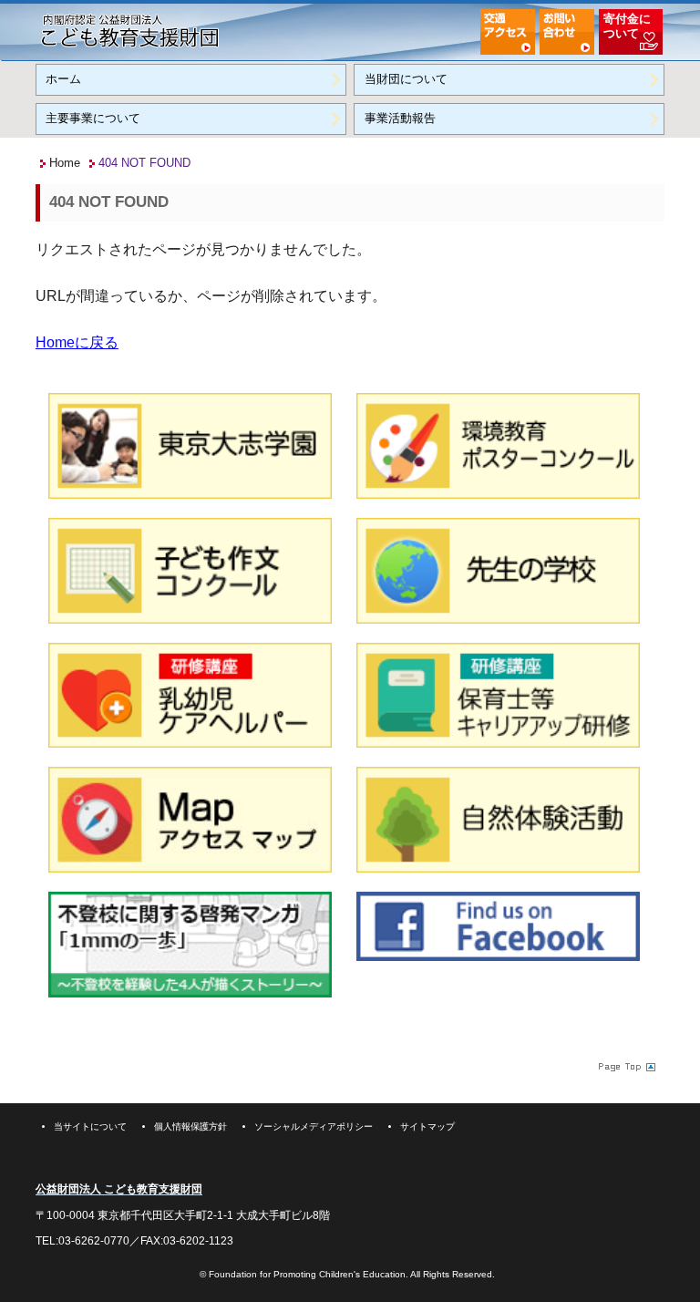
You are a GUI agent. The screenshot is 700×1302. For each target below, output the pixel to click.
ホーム (63, 79)
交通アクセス (507, 32)
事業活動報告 (400, 118)
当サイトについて (90, 1126)
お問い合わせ (567, 32)
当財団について (406, 79)
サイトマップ (427, 1126)
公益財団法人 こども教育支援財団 (130, 29)
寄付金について (627, 26)
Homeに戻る (77, 342)
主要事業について (93, 118)
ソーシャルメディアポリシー (313, 1126)
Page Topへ (625, 1067)
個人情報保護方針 (190, 1126)
